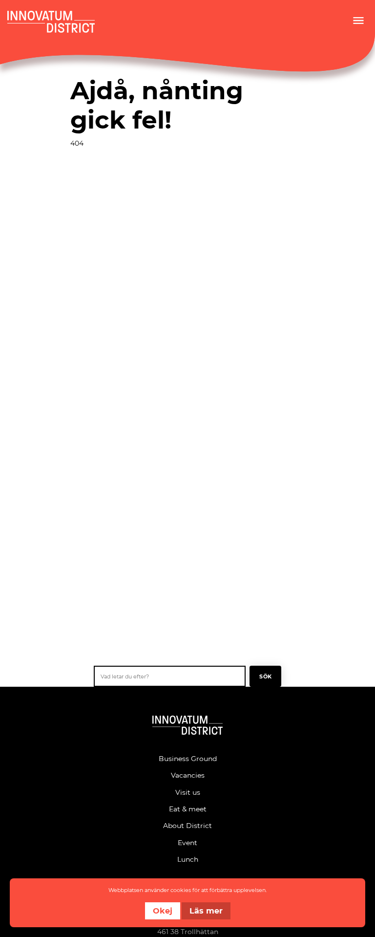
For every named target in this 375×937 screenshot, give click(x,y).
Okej (162, 910)
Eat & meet (188, 808)
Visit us (187, 792)
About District (187, 825)
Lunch (187, 859)
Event (187, 842)
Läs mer (206, 910)
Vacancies (188, 775)
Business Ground (188, 758)
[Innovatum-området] (187, 727)
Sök (265, 676)
